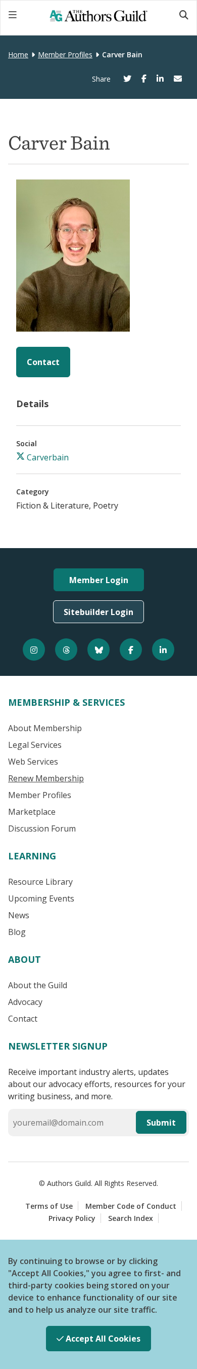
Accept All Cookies (102, 1338)
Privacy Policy (71, 1218)
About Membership (45, 728)
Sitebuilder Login (98, 612)
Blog (17, 932)
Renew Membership (46, 778)
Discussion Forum (42, 828)
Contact (43, 362)
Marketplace (32, 811)
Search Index (130, 1218)
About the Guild (37, 985)
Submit (161, 1122)
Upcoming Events (41, 898)
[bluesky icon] (98, 649)
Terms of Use (49, 1206)
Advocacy (25, 1001)
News (18, 915)
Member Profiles (65, 54)
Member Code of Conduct (130, 1206)
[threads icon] (66, 649)
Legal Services (35, 744)
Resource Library (40, 881)
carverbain (47, 457)
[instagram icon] (34, 649)
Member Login (98, 580)
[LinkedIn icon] (163, 649)
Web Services (33, 761)
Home (18, 54)
